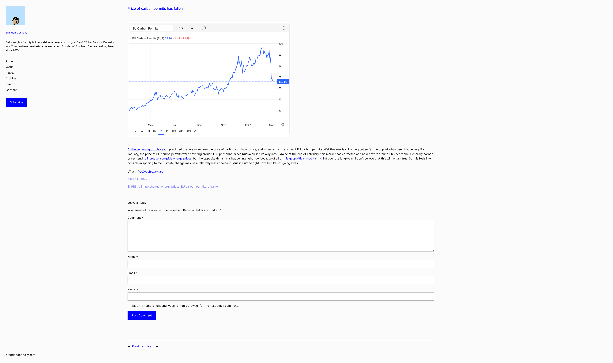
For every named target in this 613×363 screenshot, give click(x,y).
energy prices (170, 186)
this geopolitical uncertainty (302, 158)
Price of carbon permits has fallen (155, 8)
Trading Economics (150, 171)
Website (133, 289)
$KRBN (132, 186)
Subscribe (16, 102)
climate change (149, 186)
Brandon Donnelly (16, 32)
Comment (135, 217)
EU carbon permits (193, 186)
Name (133, 256)
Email (132, 273)
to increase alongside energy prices (167, 158)
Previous (138, 346)
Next (150, 346)
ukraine (213, 186)
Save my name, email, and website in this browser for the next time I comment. (185, 305)
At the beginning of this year (147, 149)
